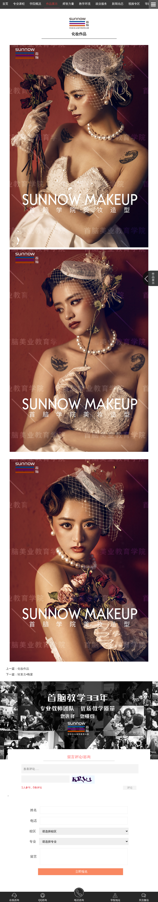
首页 (5, 3)
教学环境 (85, 3)
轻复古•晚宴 (25, 674)
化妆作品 (23, 668)
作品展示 (52, 3)
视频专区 (134, 3)
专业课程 (19, 3)
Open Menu (153, 4)
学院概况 (35, 3)
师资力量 (68, 3)
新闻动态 (117, 3)
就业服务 (101, 3)
